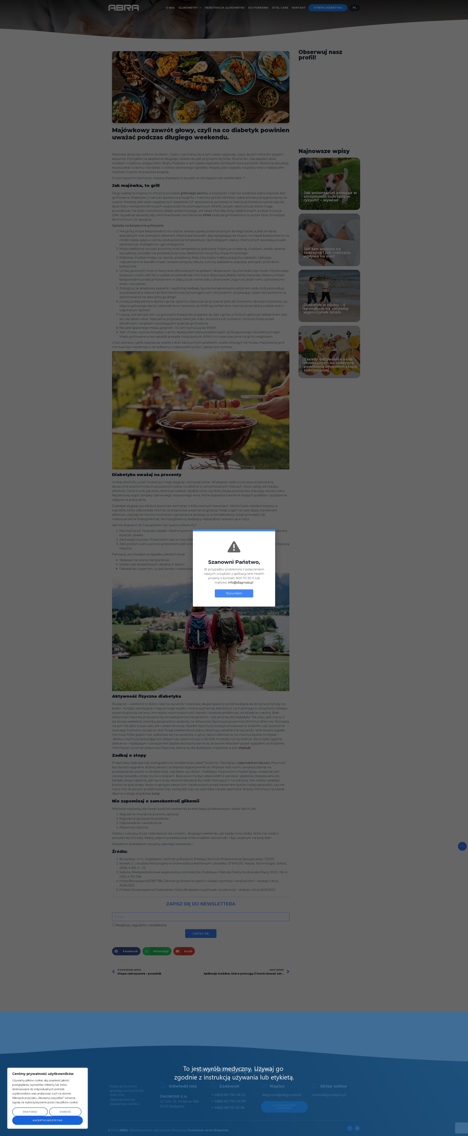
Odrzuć (65, 1111)
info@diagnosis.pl (240, 582)
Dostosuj (30, 1111)
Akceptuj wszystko (47, 1120)
